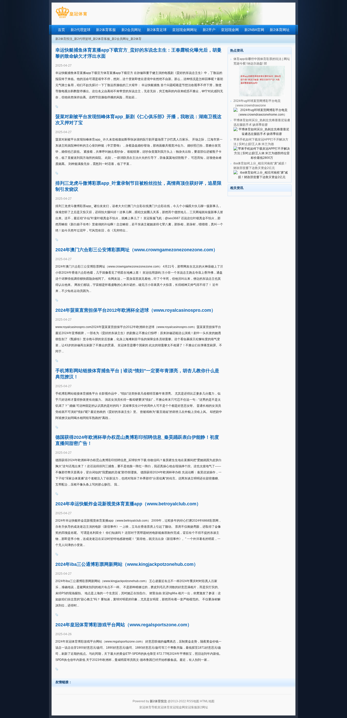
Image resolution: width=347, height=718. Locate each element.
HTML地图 (207, 701)
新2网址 (202, 707)
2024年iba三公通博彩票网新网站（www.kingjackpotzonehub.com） (126, 564)
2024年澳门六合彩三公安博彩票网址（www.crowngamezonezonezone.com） (136, 249)
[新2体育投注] (71, 18)
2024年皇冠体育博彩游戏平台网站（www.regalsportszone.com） (123, 624)
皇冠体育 (163, 707)
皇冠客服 (191, 707)
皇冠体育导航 (148, 707)
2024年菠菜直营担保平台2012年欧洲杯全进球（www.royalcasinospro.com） (135, 310)
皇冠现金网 (177, 707)
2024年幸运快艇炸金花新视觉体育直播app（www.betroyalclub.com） (128, 503)
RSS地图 (193, 701)
